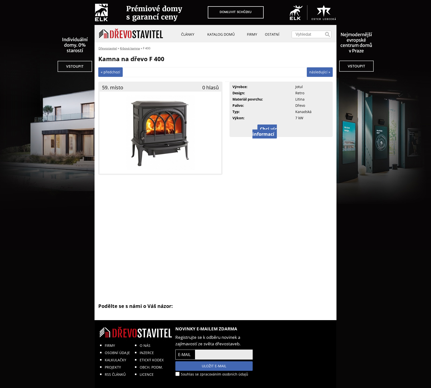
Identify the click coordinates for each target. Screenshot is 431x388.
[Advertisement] (215, 238)
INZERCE (147, 352)
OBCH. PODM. (151, 367)
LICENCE (147, 374)
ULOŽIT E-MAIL (214, 366)
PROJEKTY (113, 367)
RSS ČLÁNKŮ (115, 374)
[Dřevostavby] (131, 33)
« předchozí (110, 72)
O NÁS (145, 345)
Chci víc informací (264, 131)
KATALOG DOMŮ (221, 34)
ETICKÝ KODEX (152, 360)
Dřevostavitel (108, 48)
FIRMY (110, 345)
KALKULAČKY (115, 360)
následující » (319, 72)
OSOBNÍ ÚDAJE (117, 352)
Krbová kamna (130, 48)
